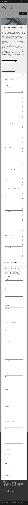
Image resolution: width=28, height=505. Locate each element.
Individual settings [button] (8, 61)
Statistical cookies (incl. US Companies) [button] (12, 263)
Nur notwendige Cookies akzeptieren (14, 66)
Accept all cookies (9, 70)
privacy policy (8, 55)
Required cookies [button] (9, 75)
